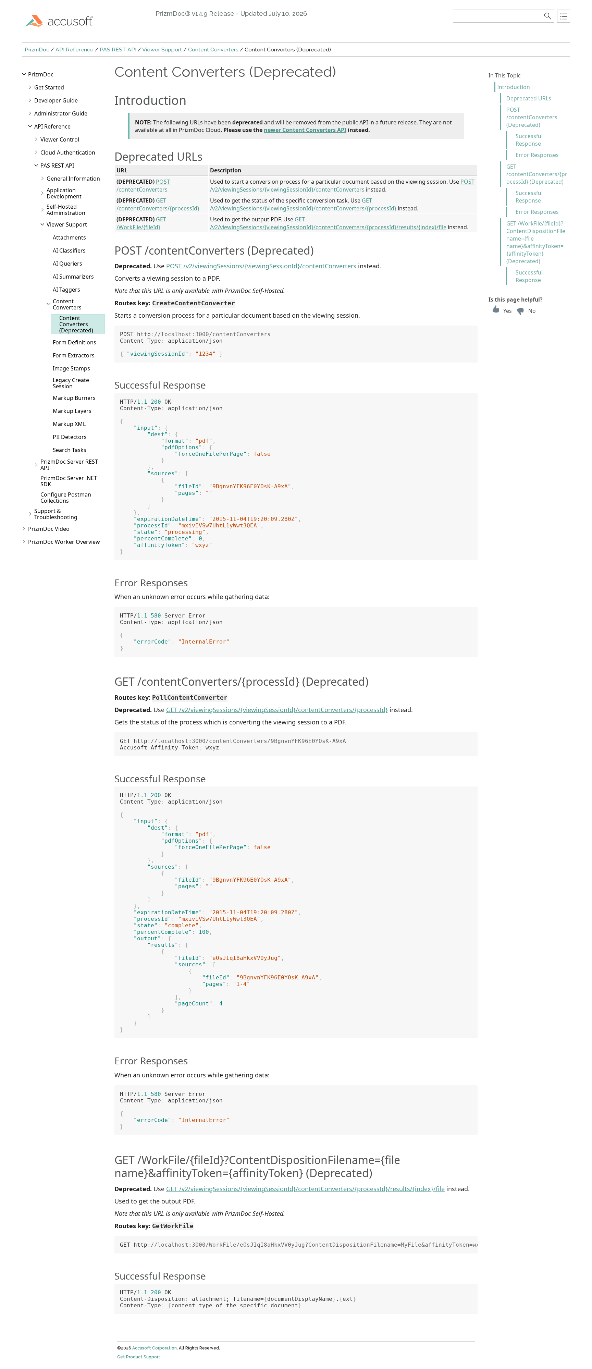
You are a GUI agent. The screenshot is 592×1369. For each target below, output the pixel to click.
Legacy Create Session (71, 383)
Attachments (69, 237)
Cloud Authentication (67, 152)
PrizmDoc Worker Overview (64, 541)
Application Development (64, 193)
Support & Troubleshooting (55, 514)
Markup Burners (74, 397)
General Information (73, 178)
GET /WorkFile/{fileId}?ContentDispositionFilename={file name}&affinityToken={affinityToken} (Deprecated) (535, 242)
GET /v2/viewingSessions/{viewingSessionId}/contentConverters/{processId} (303, 204)
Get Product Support (138, 1357)
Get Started (49, 87)
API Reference (75, 49)
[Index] (563, 16)
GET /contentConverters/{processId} (157, 204)
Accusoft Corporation (154, 1348)
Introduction (513, 87)
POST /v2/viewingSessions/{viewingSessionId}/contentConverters (342, 185)
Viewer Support (162, 49)
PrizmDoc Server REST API (69, 464)
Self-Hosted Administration (66, 209)
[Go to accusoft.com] (63, 21)
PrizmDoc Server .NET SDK (68, 481)
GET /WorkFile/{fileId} (141, 223)
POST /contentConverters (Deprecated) (531, 117)
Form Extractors (74, 355)
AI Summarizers (73, 276)
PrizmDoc (37, 49)
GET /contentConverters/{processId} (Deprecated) (536, 174)
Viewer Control (59, 139)
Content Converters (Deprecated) (76, 324)
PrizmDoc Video (49, 528)
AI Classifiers (69, 250)
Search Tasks (69, 450)
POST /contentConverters (143, 185)
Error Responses (537, 155)
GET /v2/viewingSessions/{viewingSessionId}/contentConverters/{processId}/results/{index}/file (328, 223)
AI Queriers (67, 263)
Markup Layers (72, 410)
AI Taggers (66, 289)
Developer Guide (56, 100)
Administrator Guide (60, 113)
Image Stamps (71, 368)
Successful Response (529, 139)
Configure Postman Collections (65, 497)
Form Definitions (74, 342)
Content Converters (213, 49)
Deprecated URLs (528, 98)
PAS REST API (118, 49)
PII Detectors (70, 436)
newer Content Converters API (305, 130)
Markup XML (69, 423)
